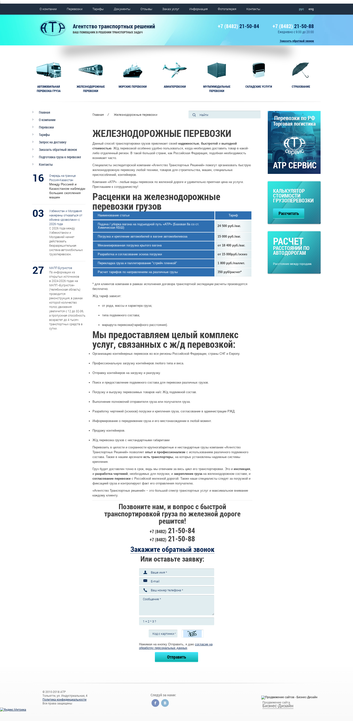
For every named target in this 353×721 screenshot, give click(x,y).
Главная (44, 112)
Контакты (253, 9)
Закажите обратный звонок (172, 549)
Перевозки (74, 9)
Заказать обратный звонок (297, 41)
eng (311, 9)
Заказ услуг (170, 9)
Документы (122, 9)
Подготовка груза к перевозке (60, 157)
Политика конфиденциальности (64, 699)
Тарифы (98, 9)
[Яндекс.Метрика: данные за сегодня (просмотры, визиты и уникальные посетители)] (13, 709)
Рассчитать (289, 213)
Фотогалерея (227, 9)
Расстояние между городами (292, 264)
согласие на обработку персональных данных (176, 646)
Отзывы (146, 9)
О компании (48, 9)
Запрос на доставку (52, 142)
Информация (198, 9)
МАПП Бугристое (60, 268)
